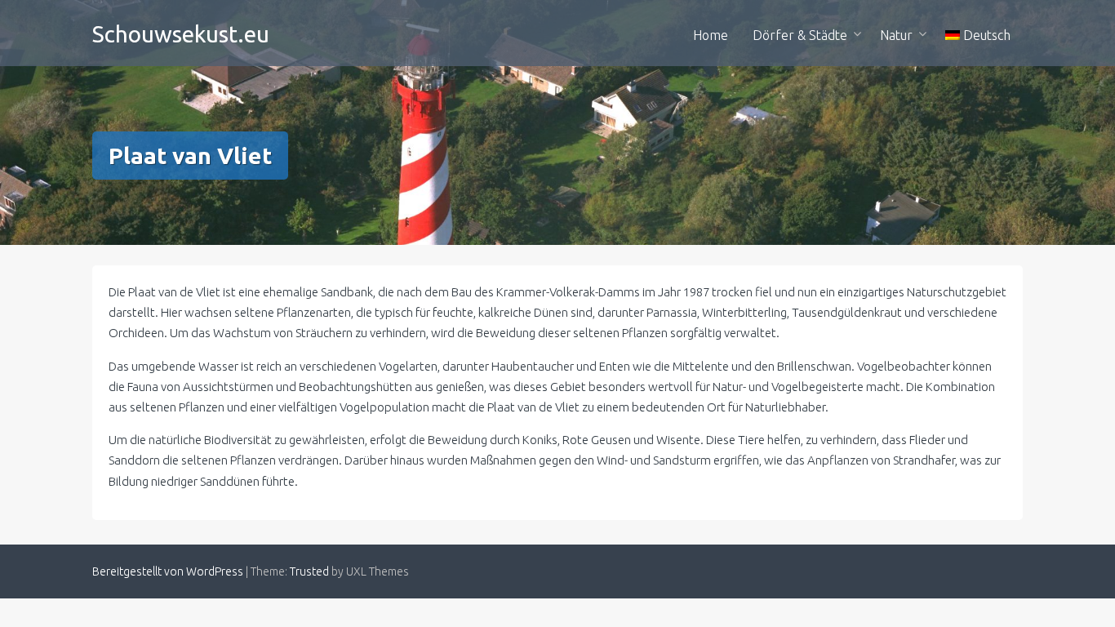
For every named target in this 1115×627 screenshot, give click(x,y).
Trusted (309, 571)
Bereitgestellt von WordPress (167, 571)
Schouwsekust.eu (180, 34)
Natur (896, 35)
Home (710, 35)
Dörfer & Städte (800, 35)
